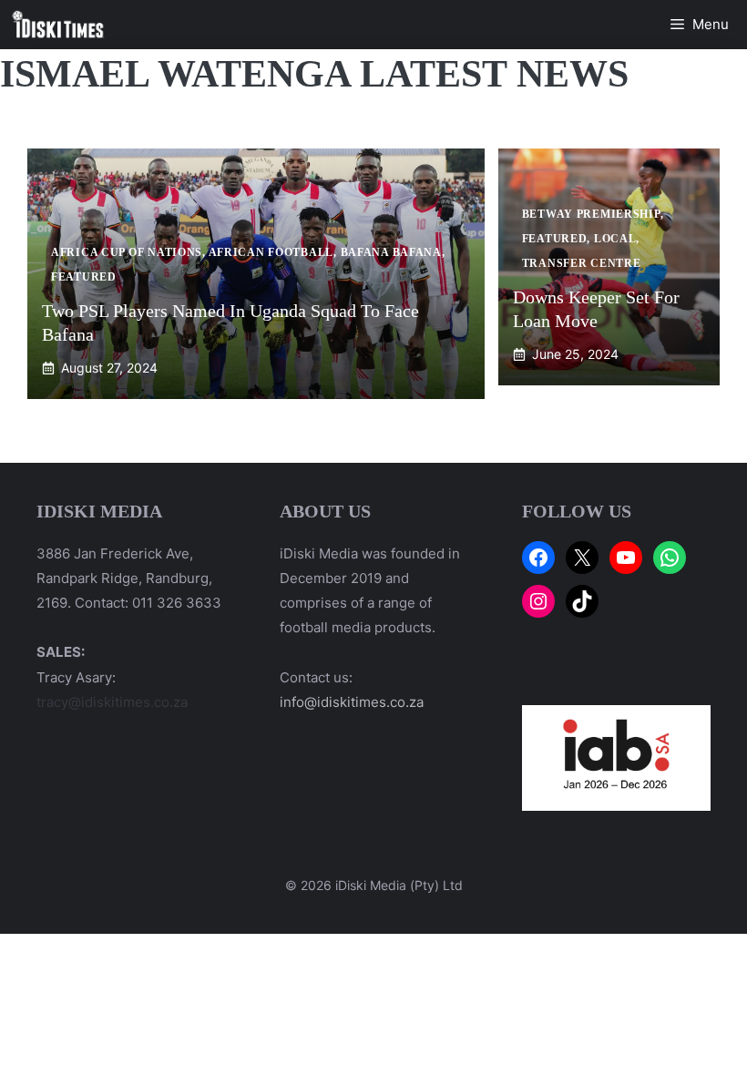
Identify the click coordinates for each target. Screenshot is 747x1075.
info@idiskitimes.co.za (352, 702)
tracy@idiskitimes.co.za (112, 702)
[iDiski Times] (58, 24)
